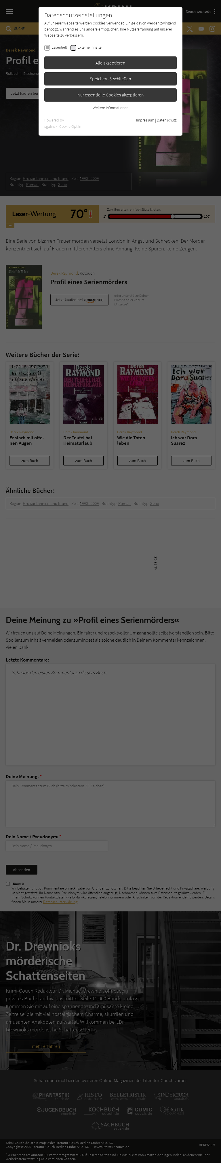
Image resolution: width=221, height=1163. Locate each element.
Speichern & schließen (110, 78)
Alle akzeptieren (110, 63)
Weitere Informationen (110, 107)
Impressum (145, 120)
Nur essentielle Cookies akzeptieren (110, 95)
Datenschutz (167, 120)
